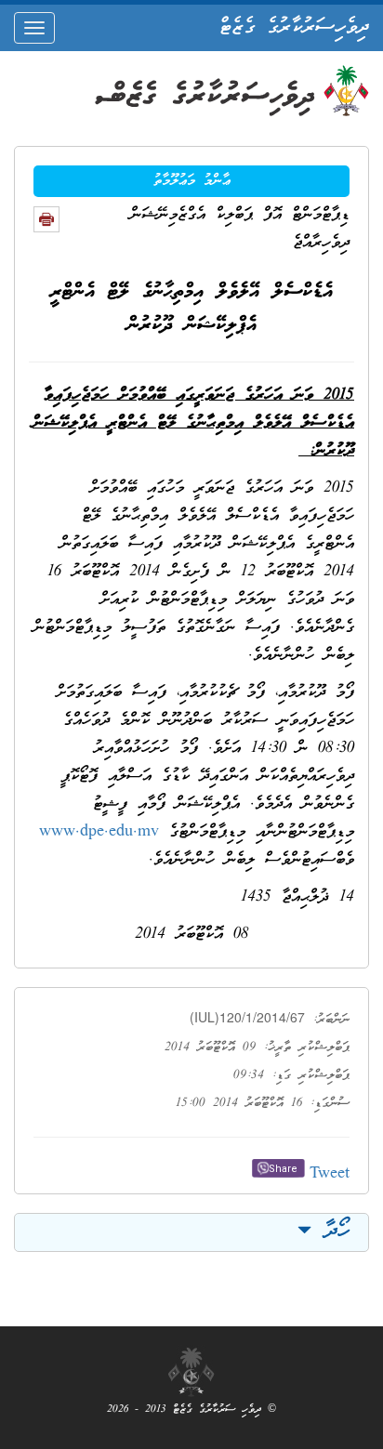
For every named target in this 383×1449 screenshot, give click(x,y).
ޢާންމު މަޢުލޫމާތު (192, 181)
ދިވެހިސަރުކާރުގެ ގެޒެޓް (294, 28)
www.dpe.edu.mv (99, 832)
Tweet (330, 1174)
